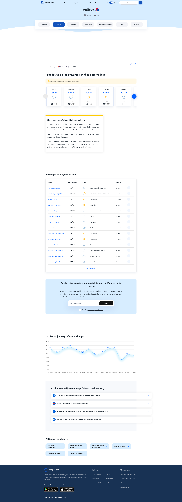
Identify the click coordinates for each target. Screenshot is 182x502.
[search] (140, 2)
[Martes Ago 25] (128, 188)
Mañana (136, 24)
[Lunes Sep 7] (128, 262)
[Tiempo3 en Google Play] (51, 489)
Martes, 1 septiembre (55, 228)
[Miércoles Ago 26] (128, 194)
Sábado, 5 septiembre (55, 250)
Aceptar (92, 310)
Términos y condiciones (95, 310)
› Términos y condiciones (128, 474)
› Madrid (107, 474)
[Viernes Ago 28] (128, 205)
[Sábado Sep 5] (128, 251)
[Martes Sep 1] (128, 228)
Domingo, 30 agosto (54, 216)
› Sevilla (107, 483)
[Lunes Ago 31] (128, 223)
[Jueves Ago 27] (128, 200)
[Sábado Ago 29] (128, 211)
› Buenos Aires (96, 474)
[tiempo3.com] (48, 2)
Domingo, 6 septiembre (56, 256)
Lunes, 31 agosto (53, 222)
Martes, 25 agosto (54, 188)
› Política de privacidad (127, 478)
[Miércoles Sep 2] (128, 234)
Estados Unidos (87, 3)
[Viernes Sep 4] (128, 245)
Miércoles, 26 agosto (55, 194)
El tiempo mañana (54, 454)
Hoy (122, 24)
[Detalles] (128, 187)
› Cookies (123, 483)
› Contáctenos (124, 487)
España (76, 3)
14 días (59, 24)
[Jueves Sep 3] (128, 240)
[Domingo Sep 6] (128, 257)
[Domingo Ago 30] (128, 217)
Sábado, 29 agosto (54, 211)
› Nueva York (109, 478)
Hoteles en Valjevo (76, 454)
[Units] (111, 3)
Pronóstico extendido (105, 24)
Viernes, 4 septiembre (55, 245)
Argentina (67, 3)
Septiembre (88, 24)
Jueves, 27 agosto (54, 199)
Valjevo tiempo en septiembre (98, 446)
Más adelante (90, 268)
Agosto (73, 24)
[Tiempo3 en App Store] (67, 489)
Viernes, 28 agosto (54, 205)
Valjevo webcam (119, 446)
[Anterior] (45, 96)
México (97, 3)
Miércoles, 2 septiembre (56, 233)
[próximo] (134, 96)
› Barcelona (95, 478)
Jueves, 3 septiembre (55, 239)
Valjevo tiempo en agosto (76, 446)
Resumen (44, 24)
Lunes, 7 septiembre (55, 262)
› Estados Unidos (96, 483)
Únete (106, 303)
